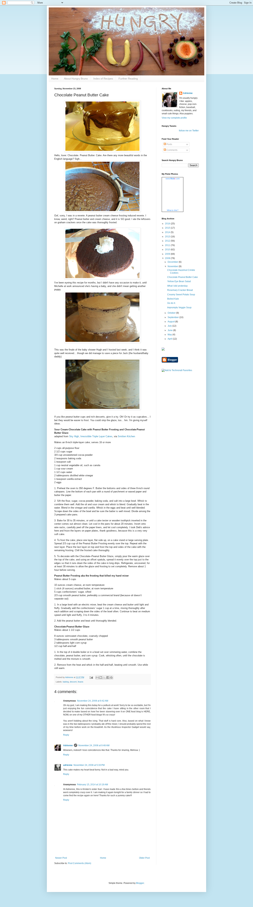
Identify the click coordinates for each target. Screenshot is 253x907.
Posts (169, 144)
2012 (168, 241)
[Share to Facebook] (108, 677)
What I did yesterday (177, 286)
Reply (66, 735)
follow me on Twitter (189, 130)
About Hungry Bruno (76, 78)
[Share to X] (104, 677)
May (170, 334)
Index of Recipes (103, 78)
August (171, 321)
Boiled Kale (173, 299)
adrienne (67, 765)
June (170, 330)
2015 (168, 228)
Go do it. (171, 303)
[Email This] (97, 677)
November (173, 266)
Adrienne (68, 745)
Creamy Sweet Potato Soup (181, 294)
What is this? (172, 210)
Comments (171, 150)
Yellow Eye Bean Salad (179, 281)
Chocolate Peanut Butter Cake (182, 277)
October (172, 313)
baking (66, 682)
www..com (173, 178)
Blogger (140, 883)
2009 (168, 254)
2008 (168, 258)
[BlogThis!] (101, 677)
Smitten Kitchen (126, 436)
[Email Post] (91, 677)
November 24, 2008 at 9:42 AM (92, 701)
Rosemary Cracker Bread (180, 290)
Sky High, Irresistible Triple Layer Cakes (90, 436)
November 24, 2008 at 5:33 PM (89, 765)
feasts (80, 682)
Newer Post (61, 858)
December (173, 262)
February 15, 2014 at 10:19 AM (92, 784)
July (170, 326)
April (170, 339)
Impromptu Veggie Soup (179, 307)
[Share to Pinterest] (111, 677)
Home (54, 78)
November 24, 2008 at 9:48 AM (93, 745)
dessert (73, 682)
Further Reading (128, 78)
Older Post (144, 858)
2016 (168, 223)
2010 (168, 249)
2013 (168, 236)
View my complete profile (174, 118)
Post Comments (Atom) (79, 863)
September (173, 317)
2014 (168, 232)
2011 (168, 245)
